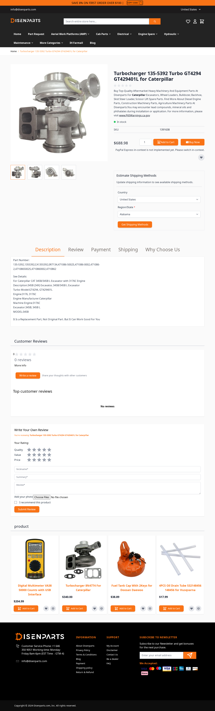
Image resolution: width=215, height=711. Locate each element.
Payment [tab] (101, 249)
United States (189, 9)
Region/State (126, 207)
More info (20, 365)
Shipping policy (84, 667)
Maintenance (22, 43)
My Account (113, 645)
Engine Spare (146, 34)
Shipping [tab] (128, 249)
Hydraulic (170, 34)
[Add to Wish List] (201, 157)
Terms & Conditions (86, 654)
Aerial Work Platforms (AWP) (69, 34)
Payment (80, 663)
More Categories (50, 43)
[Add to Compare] (53, 608)
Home (17, 34)
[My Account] (195, 21)
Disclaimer (112, 650)
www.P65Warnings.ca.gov (134, 115)
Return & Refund (85, 672)
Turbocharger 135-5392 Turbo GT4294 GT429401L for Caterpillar (54, 51)
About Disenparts (85, 645)
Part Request (36, 34)
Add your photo (23, 496)
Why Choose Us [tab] (162, 249)
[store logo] (25, 20)
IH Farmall (76, 43)
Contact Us (112, 654)
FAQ (109, 663)
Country (122, 192)
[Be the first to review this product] (159, 86)
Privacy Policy (83, 650)
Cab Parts (102, 34)
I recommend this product (35, 502)
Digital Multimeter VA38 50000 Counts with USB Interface (35, 590)
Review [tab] (76, 249)
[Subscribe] (189, 655)
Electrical (123, 34)
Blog (93, 43)
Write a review (27, 375)
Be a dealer (113, 658)
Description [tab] (48, 249)
